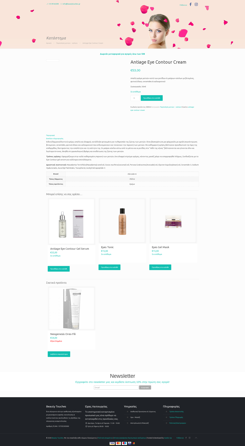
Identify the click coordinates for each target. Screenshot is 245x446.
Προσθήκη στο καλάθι (151, 98)
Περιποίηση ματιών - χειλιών (67, 43)
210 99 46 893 (54, 4)
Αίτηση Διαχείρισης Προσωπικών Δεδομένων (130, 438)
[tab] (122, 135)
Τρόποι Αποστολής (176, 411)
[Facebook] (190, 4)
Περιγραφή (50, 135)
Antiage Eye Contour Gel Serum (69, 248)
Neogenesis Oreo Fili (63, 333)
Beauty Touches (57, 438)
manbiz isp (168, 438)
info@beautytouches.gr (71, 4)
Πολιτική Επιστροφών (177, 423)
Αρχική (48, 43)
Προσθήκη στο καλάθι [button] (58, 269)
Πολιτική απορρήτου (105, 438)
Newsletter (122, 376)
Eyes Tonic (107, 247)
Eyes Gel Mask (160, 247)
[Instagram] (196, 4)
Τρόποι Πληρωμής (176, 417)
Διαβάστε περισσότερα (59, 354)
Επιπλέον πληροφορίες (54, 138)
